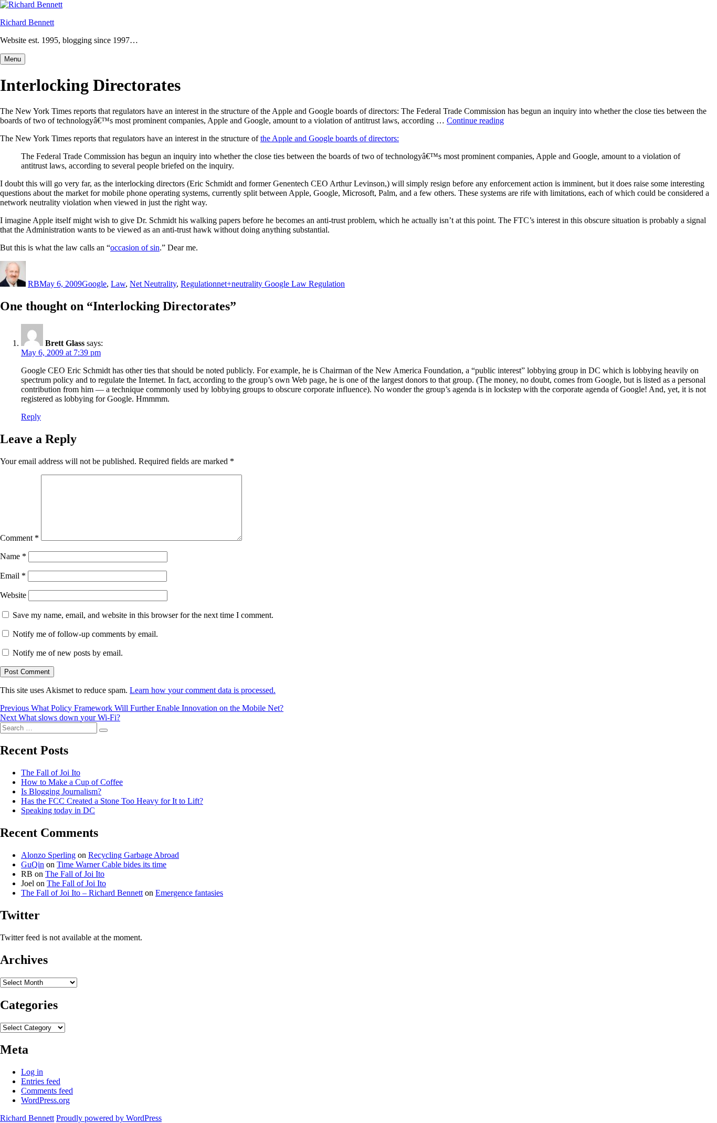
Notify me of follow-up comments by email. (85, 633)
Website (13, 595)
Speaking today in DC (58, 810)
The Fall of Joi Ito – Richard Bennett (82, 892)
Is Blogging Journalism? (61, 791)
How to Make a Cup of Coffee (72, 782)
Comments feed (47, 1090)
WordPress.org (45, 1100)
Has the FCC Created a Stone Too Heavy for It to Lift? (112, 800)
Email (13, 575)
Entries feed (40, 1081)
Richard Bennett (27, 22)
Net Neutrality (153, 283)
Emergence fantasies (189, 892)
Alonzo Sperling (48, 855)
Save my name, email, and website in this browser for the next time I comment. (143, 615)
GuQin (32, 864)
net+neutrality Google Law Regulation (281, 283)
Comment (19, 537)
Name (13, 556)
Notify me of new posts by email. (68, 652)
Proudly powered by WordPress (109, 1118)
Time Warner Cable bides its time (111, 864)
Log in (32, 1071)
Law (118, 283)
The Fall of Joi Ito (50, 772)
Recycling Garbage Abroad (133, 855)
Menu (12, 59)
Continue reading (475, 120)
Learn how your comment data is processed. (203, 690)
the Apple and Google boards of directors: (329, 138)
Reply (31, 416)
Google (94, 283)
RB (33, 283)
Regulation (199, 283)
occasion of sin (135, 247)
